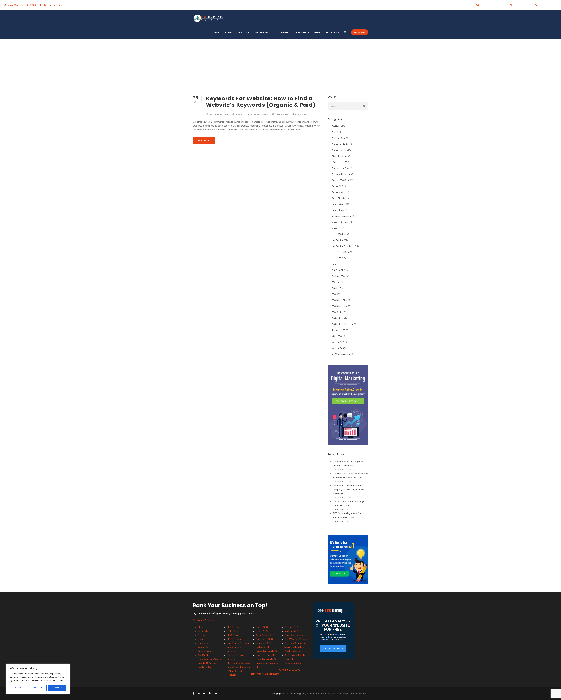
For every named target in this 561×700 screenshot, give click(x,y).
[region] (38, 679)
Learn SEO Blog (339, 234)
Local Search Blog (340, 252)
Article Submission (293, 651)
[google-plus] (45, 5)
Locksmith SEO (263, 647)
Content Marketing (340, 144)
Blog (317, 32)
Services (243, 32)
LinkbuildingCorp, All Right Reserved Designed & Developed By (321, 693)
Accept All (57, 687)
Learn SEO (289, 659)
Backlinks (336, 126)
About (229, 32)
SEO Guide (337, 312)
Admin (239, 114)
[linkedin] (50, 5)
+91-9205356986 (523, 5)
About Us (203, 631)
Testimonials (204, 651)
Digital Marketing (340, 156)
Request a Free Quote (209, 659)
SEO (334, 294)
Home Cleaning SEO (266, 655)
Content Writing (339, 150)
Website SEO (338, 342)
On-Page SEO (338, 276)
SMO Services (234, 635)
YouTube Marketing (341, 354)
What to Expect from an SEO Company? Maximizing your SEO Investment (349, 489)
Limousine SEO (263, 643)
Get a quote (359, 32)
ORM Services (234, 631)
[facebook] (40, 5)
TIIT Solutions (361, 693)
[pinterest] (55, 5)
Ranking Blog (338, 288)
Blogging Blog (338, 138)
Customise (19, 687)
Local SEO (336, 258)
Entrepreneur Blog (340, 168)
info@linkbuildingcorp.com (493, 5)
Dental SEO (262, 631)
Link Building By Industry (343, 246)
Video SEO (337, 336)
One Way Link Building (295, 639)
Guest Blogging (339, 198)
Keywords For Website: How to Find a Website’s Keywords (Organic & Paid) (261, 102)
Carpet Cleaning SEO (266, 651)
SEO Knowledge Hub (295, 655)
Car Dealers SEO (264, 639)
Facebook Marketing (341, 174)
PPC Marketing (338, 282)
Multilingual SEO (292, 631)
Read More (204, 140)
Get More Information (204, 620)
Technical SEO (338, 330)
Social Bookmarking (294, 647)
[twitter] (60, 5)
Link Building (262, 32)
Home (216, 32)
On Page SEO (291, 627)
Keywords (262, 114)
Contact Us (331, 32)
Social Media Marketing (342, 324)
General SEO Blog (340, 180)
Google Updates (339, 192)
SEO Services (283, 32)
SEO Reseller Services (238, 663)
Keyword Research (340, 222)
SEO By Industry (339, 306)
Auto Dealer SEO (264, 635)
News (334, 264)
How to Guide (338, 204)
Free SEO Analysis (207, 663)
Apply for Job (204, 667)
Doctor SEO (262, 627)
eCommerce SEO (339, 162)
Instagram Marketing (341, 216)
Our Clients (203, 655)
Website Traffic (339, 348)
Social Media (338, 318)
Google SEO (337, 186)
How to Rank (338, 210)
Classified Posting (293, 635)
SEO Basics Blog (339, 300)
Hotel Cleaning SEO (266, 659)
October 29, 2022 (219, 114)
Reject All (38, 687)
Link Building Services (238, 643)
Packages (302, 32)
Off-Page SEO (338, 270)
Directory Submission (295, 643)
